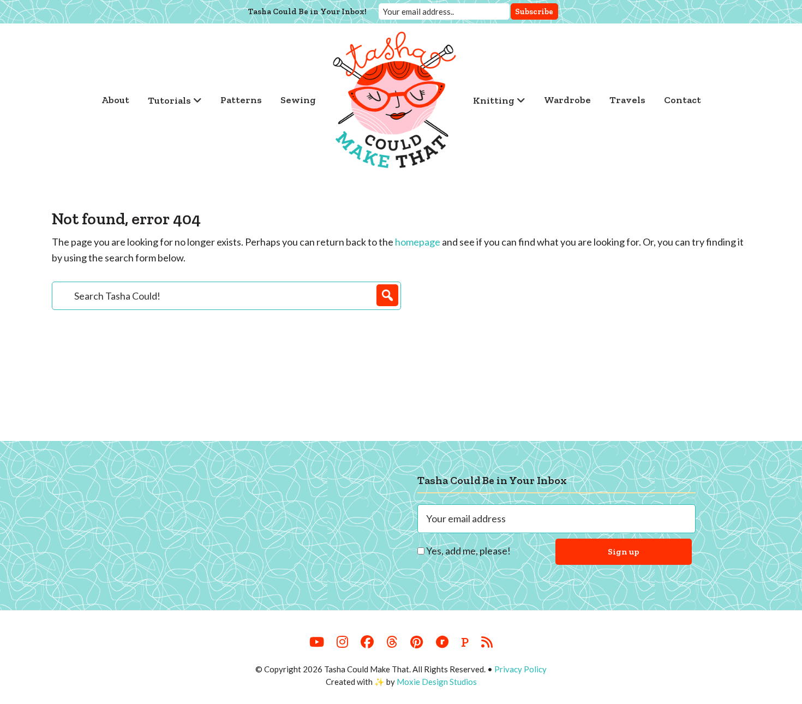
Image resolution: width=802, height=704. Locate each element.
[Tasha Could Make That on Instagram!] (342, 642)
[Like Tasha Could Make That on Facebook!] (367, 642)
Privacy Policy (520, 669)
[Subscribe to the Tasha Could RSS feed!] (487, 642)
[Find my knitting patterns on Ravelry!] (441, 642)
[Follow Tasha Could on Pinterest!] (416, 642)
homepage (417, 242)
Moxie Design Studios (437, 682)
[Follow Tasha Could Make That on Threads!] (392, 642)
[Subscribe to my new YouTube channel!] (316, 642)
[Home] (394, 100)
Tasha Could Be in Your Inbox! (307, 11)
